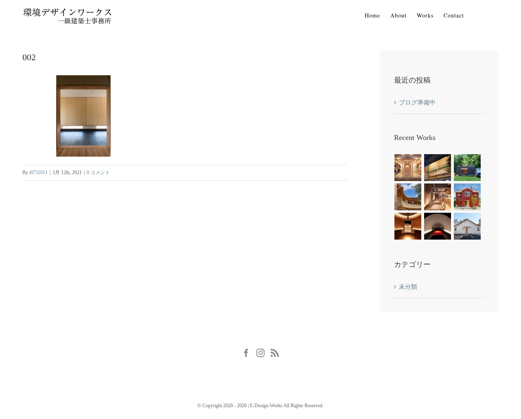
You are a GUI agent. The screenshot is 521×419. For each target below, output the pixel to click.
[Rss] (275, 353)
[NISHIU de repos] (408, 197)
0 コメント (98, 172)
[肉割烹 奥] (408, 226)
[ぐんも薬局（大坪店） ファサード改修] (438, 167)
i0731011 (38, 172)
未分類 (408, 287)
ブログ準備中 (417, 102)
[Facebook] (246, 353)
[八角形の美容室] (467, 197)
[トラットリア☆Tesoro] (438, 197)
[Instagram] (260, 353)
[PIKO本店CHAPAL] (408, 167)
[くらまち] (467, 226)
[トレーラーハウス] (467, 167)
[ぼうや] (438, 226)
